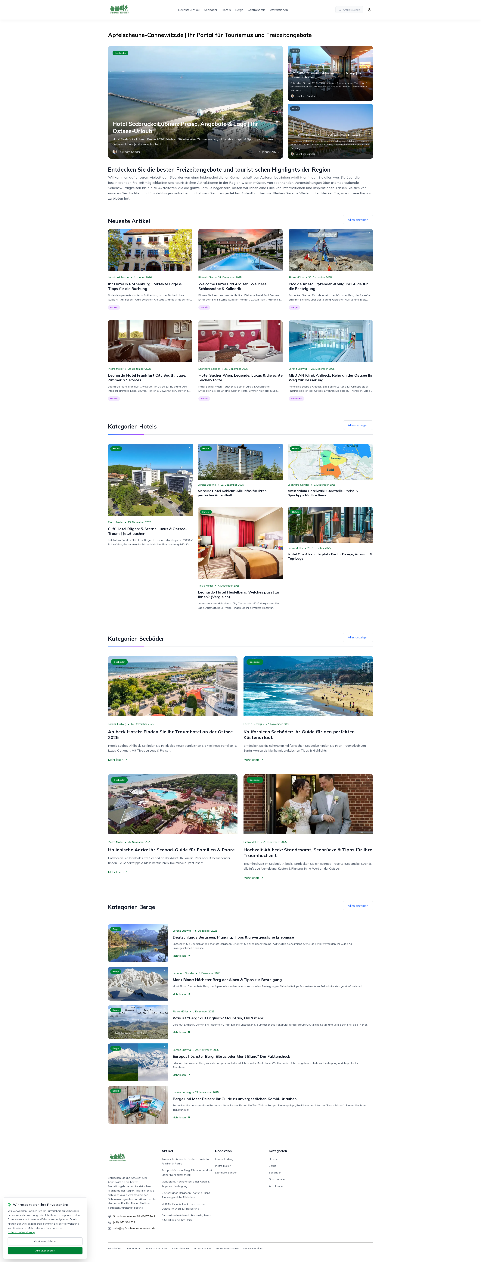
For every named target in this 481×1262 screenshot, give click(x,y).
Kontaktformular (181, 1248)
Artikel (167, 1151)
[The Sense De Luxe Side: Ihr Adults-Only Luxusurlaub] (330, 131)
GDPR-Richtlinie (202, 1248)
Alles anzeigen (358, 220)
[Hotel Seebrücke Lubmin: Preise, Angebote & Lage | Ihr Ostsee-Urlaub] (195, 102)
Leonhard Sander (119, 277)
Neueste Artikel (189, 10)
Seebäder (210, 10)
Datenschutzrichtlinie (155, 1248)
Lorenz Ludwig (298, 368)
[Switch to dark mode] (369, 9)
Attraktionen (279, 10)
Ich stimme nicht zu (45, 1241)
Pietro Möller (206, 277)
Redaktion (223, 1151)
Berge (239, 10)
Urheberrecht (133, 1248)
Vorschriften (114, 1248)
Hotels (226, 10)
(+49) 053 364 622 (124, 1222)
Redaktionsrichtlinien (227, 1248)
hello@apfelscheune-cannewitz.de (134, 1228)
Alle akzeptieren (45, 1250)
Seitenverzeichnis (253, 1248)
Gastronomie (256, 10)
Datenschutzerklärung (21, 1232)
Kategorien (278, 1151)
